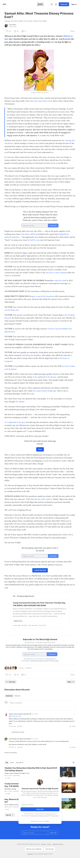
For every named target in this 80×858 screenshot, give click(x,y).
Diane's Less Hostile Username (19, 714)
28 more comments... (11, 753)
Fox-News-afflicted (29, 234)
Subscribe (64, 4)
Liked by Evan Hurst (16, 716)
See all (8, 815)
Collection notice (57, 844)
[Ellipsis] (74, 713)
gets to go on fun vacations (43, 296)
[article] (40, 773)
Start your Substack (35, 849)
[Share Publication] (56, 4)
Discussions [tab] (19, 762)
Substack (30, 854)
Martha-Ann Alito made (40, 499)
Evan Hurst (12, 24)
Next (69, 682)
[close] (58, 780)
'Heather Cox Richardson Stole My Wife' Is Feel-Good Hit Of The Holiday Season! (30, 769)
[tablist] (12, 696)
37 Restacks (28, 668)
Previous (12, 682)
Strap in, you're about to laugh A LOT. (17, 773)
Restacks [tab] (17, 696)
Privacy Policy (55, 816)
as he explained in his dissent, (45, 377)
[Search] (52, 4)
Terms (49, 844)
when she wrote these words (40, 101)
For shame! (20, 401)
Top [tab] (7, 762)
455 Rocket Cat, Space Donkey (19, 739)
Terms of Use (49, 814)
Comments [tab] (9, 696)
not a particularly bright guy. (45, 390)
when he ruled (60, 280)
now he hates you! (11, 310)
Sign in (73, 4)
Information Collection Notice (39, 816)
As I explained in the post (14, 422)
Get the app (50, 849)
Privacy (43, 844)
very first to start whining (56, 272)
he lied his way (33, 240)
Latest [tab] (12, 762)
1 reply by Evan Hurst (17, 732)
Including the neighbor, (31, 355)
